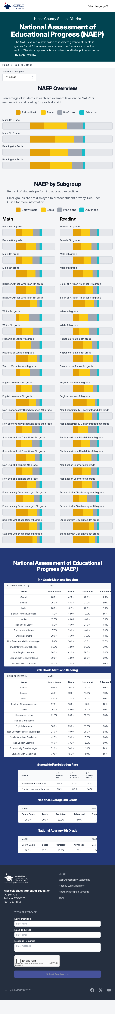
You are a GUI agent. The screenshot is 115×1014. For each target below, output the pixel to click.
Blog (61, 897)
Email (22, 930)
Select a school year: (13, 71)
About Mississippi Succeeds (74, 891)
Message (24, 941)
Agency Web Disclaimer (71, 885)
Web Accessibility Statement (74, 879)
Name (22, 918)
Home (5, 64)
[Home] (14, 6)
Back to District (23, 64)
